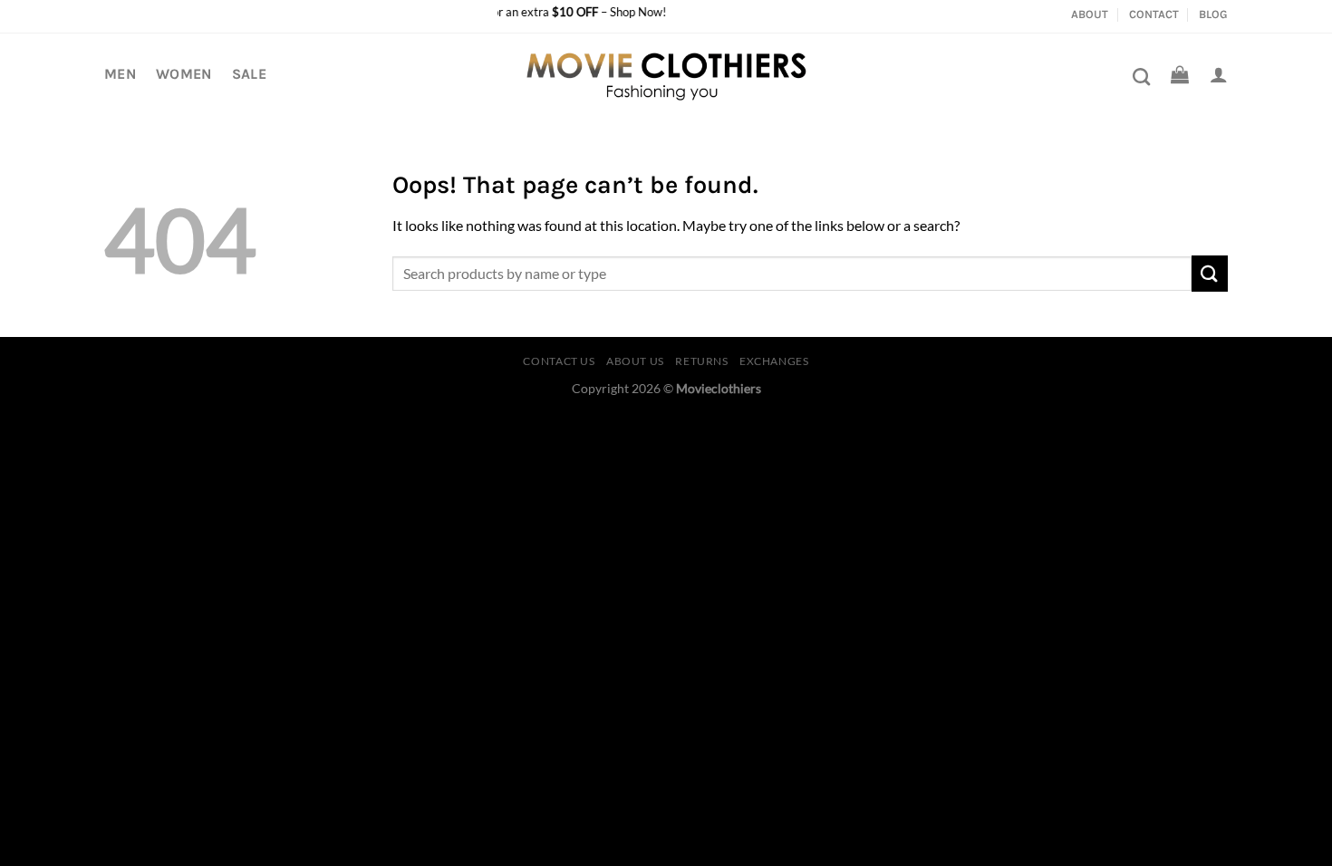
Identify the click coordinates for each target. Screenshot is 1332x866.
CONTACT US (558, 361)
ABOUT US (635, 361)
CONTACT (1154, 14)
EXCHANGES (774, 361)
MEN (120, 73)
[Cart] (1180, 74)
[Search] (1141, 76)
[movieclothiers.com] (666, 74)
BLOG (1213, 14)
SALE (249, 73)
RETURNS (701, 361)
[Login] (1219, 74)
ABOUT (1089, 14)
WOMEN (184, 73)
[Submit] (1210, 273)
